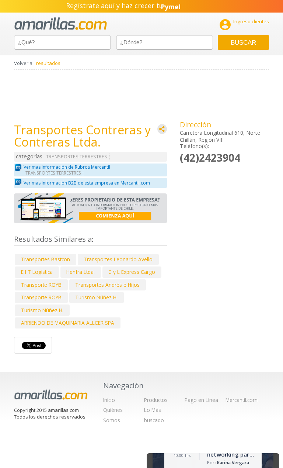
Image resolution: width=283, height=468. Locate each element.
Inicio (109, 399)
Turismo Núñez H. (96, 297)
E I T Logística (37, 271)
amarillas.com (60, 24)
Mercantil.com (242, 399)
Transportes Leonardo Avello (118, 259)
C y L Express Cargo (131, 271)
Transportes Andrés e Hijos (107, 284)
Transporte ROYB (41, 284)
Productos (156, 399)
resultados (48, 63)
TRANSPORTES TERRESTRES (76, 157)
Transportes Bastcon (45, 259)
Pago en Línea (201, 399)
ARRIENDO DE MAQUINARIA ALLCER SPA (67, 322)
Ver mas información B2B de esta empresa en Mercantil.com (87, 183)
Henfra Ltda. (80, 271)
